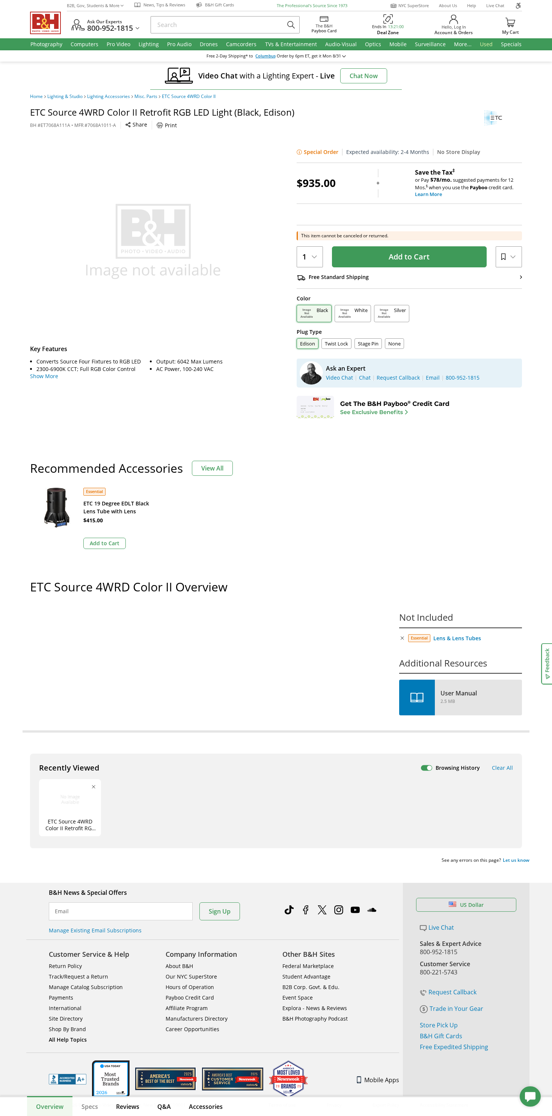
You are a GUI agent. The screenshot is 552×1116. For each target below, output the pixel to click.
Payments (61, 997)
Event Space (297, 997)
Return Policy (65, 966)
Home (36, 96)
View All (212, 468)
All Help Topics (68, 1039)
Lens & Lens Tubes (457, 638)
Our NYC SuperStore (191, 976)
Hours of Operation (190, 987)
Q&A (164, 1106)
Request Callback (452, 992)
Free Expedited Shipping (454, 1047)
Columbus (265, 56)
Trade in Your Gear (456, 1008)
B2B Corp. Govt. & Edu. (310, 987)
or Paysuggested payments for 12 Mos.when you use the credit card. (464, 183)
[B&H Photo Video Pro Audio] (48, 23)
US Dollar (472, 904)
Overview (49, 1106)
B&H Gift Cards (441, 1036)
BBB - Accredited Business (67, 1079)
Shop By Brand (67, 1029)
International (65, 1008)
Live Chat (495, 5)
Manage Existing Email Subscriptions (95, 930)
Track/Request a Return (78, 976)
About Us (448, 5)
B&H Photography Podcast (315, 1018)
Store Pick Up (439, 1025)
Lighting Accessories (108, 96)
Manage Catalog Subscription (86, 987)
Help (471, 5)
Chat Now (364, 76)
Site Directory (66, 1018)
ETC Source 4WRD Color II (189, 96)
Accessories (206, 1106)
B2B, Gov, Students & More (93, 5)
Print (171, 125)
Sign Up (220, 911)
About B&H (179, 966)
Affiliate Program (187, 1008)
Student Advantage (306, 976)
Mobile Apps (381, 1080)
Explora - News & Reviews (314, 1008)
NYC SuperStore (413, 5)
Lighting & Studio (65, 96)
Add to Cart (409, 257)
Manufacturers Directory (197, 1018)
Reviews (127, 1106)
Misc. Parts (145, 96)
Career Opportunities (192, 1029)
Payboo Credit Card (190, 997)
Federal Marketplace (308, 966)
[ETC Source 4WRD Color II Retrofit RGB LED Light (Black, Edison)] (153, 241)
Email (62, 911)
